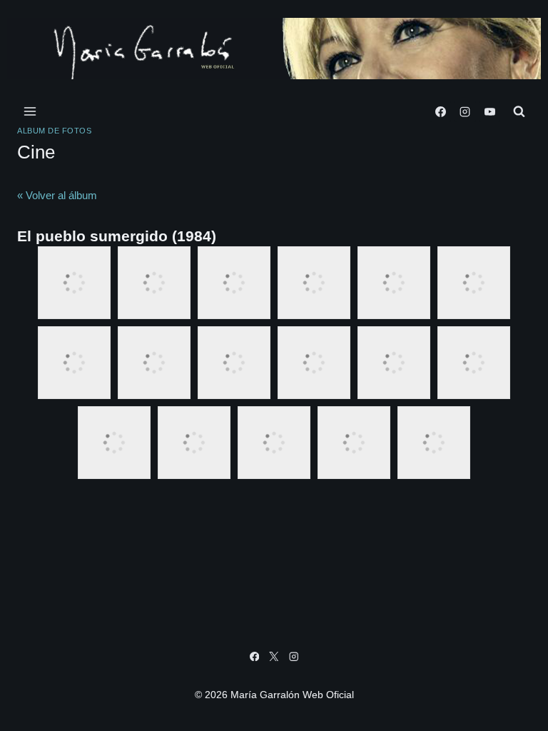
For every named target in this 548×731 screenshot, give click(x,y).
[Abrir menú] (30, 112)
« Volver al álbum (57, 195)
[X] (274, 656)
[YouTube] (489, 111)
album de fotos (54, 130)
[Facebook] (440, 111)
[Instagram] (465, 111)
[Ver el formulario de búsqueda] (519, 111)
